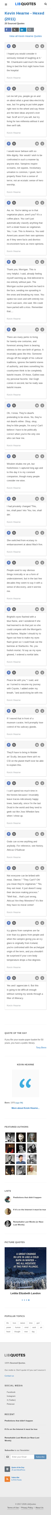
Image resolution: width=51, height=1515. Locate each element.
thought (17, 1332)
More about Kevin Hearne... (25, 1108)
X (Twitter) (11, 1400)
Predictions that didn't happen (27, 1197)
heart (8, 1332)
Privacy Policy (27, 1508)
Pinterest (10, 1404)
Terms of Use (13, 1508)
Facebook (11, 1392)
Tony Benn (41, 1047)
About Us (39, 1508)
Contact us (9, 1376)
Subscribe (40, 1457)
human (17, 1327)
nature (22, 1323)
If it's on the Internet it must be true (29, 1209)
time (31, 1323)
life (7, 1323)
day (33, 1332)
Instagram (11, 1396)
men (26, 1332)
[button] (45, 4)
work (34, 1327)
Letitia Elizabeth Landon (25, 1293)
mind (26, 1327)
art (41, 1327)
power (8, 1327)
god (38, 1323)
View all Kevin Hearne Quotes (25, 36)
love (14, 1323)
